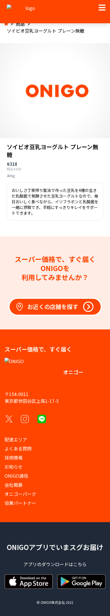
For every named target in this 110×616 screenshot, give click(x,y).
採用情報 (14, 457)
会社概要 (14, 484)
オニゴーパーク (20, 493)
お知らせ (14, 466)
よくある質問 (18, 448)
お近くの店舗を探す (52, 306)
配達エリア (16, 439)
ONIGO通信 (16, 475)
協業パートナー (20, 502)
